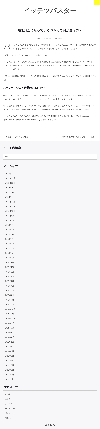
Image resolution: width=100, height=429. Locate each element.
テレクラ (8, 404)
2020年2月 (10, 253)
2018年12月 (10, 309)
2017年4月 (9, 374)
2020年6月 (10, 234)
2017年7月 (9, 360)
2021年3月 (9, 220)
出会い (8, 413)
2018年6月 (9, 332)
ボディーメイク (11, 408)
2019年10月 (10, 267)
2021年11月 (10, 206)
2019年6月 (9, 286)
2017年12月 (10, 342)
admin (60, 38)
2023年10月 (10, 183)
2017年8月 (9, 356)
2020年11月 (10, 225)
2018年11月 (10, 314)
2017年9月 (9, 351)
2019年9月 (9, 272)
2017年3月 (9, 379)
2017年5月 (9, 370)
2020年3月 (9, 248)
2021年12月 (10, 201)
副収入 (8, 418)
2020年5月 (10, 239)
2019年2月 (9, 304)
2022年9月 (10, 187)
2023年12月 (10, 178)
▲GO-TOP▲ (50, 425)
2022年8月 (10, 192)
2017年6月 (9, 365)
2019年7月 (9, 281)
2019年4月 (9, 295)
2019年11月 (10, 262)
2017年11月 (10, 346)
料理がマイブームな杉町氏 (17, 137)
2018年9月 (9, 323)
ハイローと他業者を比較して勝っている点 (77, 137)
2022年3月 (9, 197)
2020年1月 (9, 258)
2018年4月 (9, 337)
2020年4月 (10, 244)
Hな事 (7, 394)
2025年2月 (9, 173)
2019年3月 (9, 300)
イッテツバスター (50, 10)
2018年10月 (10, 318)
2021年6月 (9, 215)
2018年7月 (9, 328)
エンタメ (8, 399)
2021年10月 (10, 211)
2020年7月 (9, 230)
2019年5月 (9, 290)
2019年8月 (9, 276)
